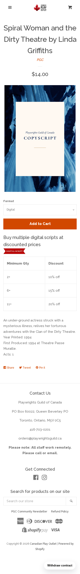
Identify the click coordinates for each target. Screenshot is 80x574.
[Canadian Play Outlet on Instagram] (44, 478)
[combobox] (35, 501)
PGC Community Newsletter (29, 511)
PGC (40, 60)
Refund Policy (60, 511)
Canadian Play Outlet (43, 543)
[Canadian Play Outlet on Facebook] (36, 478)
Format (8, 201)
